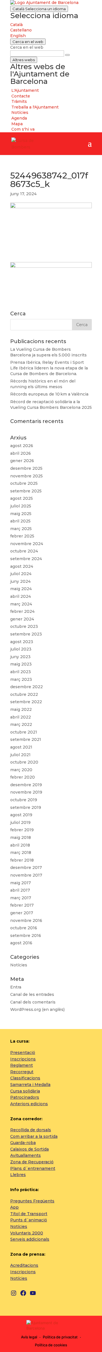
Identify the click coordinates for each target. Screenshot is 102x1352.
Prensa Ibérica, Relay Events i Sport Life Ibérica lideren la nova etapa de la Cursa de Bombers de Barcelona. (49, 368)
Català (39, 9)
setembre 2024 (26, 558)
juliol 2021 (20, 754)
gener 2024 (22, 619)
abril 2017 (20, 890)
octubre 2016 (23, 927)
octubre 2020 (24, 762)
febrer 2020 (22, 777)
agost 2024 (21, 566)
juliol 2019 (20, 822)
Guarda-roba (23, 1142)
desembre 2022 (26, 686)
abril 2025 (20, 521)
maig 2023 (21, 664)
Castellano (21, 30)
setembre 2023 (26, 634)
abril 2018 (20, 845)
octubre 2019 (23, 799)
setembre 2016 (25, 935)
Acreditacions (24, 1265)
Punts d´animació (28, 1220)
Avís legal (29, 1337)
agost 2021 (21, 747)
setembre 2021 (25, 739)
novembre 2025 (26, 476)
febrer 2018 (22, 860)
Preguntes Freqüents (32, 1201)
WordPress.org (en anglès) (37, 1009)
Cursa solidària (25, 1091)
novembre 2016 (26, 920)
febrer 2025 (22, 536)
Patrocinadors (24, 1097)
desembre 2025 (26, 468)
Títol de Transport (28, 1213)
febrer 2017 (22, 905)
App (14, 1207)
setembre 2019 (25, 807)
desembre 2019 (26, 784)
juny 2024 (20, 581)
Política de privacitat (60, 1337)
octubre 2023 (24, 626)
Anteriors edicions (29, 1103)
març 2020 (21, 769)
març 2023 (21, 679)
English (18, 35)
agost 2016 (21, 942)
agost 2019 (21, 814)
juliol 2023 (20, 649)
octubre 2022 (24, 694)
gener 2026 (22, 460)
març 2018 (20, 852)
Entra (15, 987)
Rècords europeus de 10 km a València (49, 394)
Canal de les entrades (32, 994)
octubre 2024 (24, 551)
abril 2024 (20, 596)
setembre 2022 (26, 701)
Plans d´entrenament (32, 1168)
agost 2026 (21, 445)
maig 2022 (21, 709)
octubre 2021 (23, 732)
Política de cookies (51, 1345)
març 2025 (21, 528)
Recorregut (21, 1071)
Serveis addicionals (29, 1239)
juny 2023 (20, 656)
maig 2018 (20, 837)
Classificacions (25, 1078)
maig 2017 (20, 882)
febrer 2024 (22, 611)
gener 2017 (21, 912)
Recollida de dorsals (30, 1129)
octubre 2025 (24, 483)
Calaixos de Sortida (29, 1149)
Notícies (18, 965)
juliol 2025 (20, 506)
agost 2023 (21, 641)
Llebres (18, 1174)
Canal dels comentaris (33, 1002)
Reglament (21, 1065)
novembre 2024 (26, 543)
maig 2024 (21, 588)
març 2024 (21, 604)
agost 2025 (21, 498)
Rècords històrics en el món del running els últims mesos (42, 384)
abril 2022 (20, 717)
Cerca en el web (26, 47)
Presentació (22, 1052)
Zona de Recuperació (32, 1161)
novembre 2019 (26, 792)
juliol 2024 (20, 573)
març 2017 (20, 897)
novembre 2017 (26, 875)
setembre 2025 (26, 491)
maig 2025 (20, 513)
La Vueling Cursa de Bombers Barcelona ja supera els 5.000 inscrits (48, 352)
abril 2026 (20, 453)
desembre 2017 (26, 867)
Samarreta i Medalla (30, 1084)
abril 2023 (20, 671)
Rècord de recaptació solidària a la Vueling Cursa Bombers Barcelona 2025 (51, 404)
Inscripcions (23, 1059)
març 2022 (21, 724)
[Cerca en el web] (67, 55)
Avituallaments (25, 1155)
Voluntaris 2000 (26, 1233)
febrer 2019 (22, 829)
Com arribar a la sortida (34, 1136)
